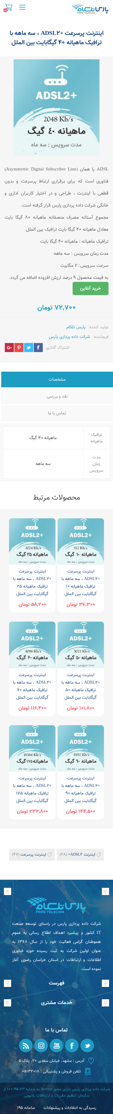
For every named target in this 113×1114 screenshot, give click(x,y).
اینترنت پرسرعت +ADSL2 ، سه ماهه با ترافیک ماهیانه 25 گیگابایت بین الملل (32, 582)
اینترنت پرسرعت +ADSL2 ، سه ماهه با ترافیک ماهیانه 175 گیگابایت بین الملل (32, 789)
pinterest (19, 347)
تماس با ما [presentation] (57, 413)
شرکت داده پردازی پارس (69, 336)
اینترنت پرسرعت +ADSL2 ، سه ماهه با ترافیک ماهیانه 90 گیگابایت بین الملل (80, 789)
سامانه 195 (26, 1108)
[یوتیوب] (56, 1045)
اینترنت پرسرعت (33, 854)
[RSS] (26, 1045)
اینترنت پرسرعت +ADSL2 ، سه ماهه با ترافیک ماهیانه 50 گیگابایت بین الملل (80, 686)
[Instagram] (41, 1045)
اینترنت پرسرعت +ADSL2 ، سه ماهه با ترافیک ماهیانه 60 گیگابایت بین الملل (32, 686)
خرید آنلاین (90, 288)
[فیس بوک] (72, 1045)
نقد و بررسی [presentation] (57, 396)
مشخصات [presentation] (57, 379)
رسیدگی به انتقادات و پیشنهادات (69, 1108)
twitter (28, 347)
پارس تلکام (76, 327)
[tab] (57, 380)
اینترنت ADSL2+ (81, 854)
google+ (9, 347)
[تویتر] (87, 1045)
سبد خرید (8, 7)
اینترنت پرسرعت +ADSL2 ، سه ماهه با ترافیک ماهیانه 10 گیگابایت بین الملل (80, 582)
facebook (38, 347)
